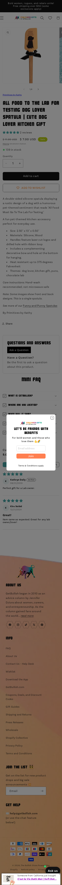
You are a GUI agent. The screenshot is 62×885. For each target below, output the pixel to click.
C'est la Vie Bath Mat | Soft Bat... (37, 879)
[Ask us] (52, 871)
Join (31, 456)
